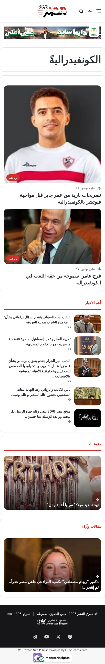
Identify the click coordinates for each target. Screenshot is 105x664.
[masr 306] (52, 10)
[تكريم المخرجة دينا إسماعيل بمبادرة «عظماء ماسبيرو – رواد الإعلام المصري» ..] (87, 345)
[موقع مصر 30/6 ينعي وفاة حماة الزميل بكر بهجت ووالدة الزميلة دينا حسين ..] (87, 418)
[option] (52, 483)
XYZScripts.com (77, 650)
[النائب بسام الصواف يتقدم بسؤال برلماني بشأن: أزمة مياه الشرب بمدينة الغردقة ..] (87, 324)
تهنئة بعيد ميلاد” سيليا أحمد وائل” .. (71, 504)
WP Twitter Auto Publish (33, 650)
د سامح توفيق (89, 188)
